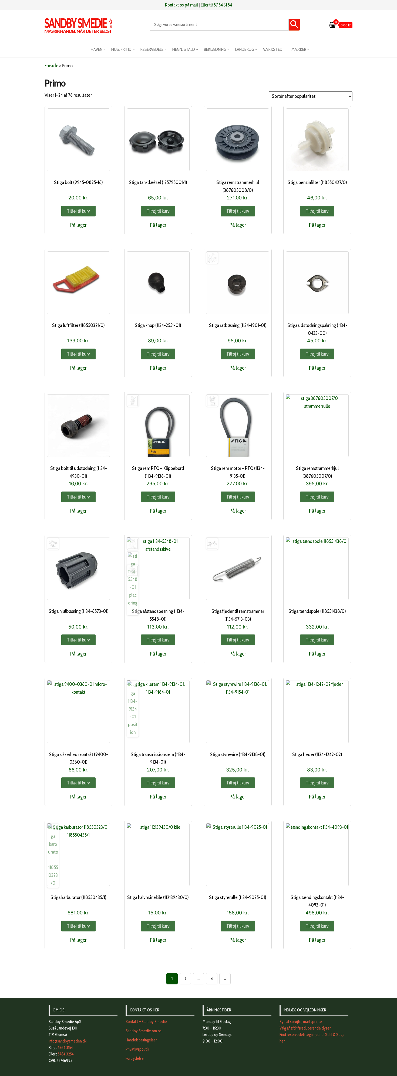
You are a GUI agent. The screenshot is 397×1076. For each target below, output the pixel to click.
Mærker (298, 49)
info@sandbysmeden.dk (67, 1041)
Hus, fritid (121, 49)
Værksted (272, 49)
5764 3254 (66, 1054)
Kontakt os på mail (181, 5)
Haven (96, 49)
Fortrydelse (135, 1058)
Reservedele (151, 49)
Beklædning (215, 49)
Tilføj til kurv (78, 211)
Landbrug (244, 49)
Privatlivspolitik (137, 1049)
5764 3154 (65, 1047)
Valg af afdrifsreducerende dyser (305, 1028)
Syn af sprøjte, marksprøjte (301, 1021)
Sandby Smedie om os (144, 1030)
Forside (51, 66)
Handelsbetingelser (141, 1040)
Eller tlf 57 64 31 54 (216, 5)
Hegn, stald (183, 49)
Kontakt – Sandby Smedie (146, 1021)
